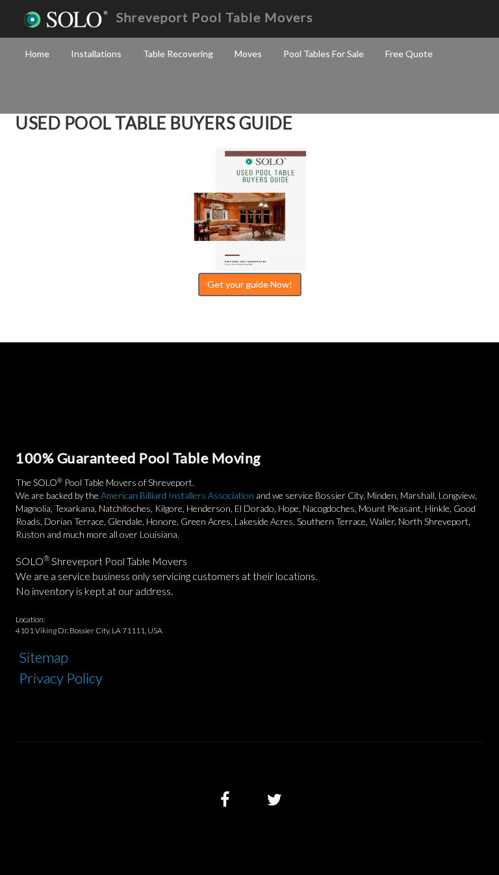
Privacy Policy (61, 678)
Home (37, 53)
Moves (248, 53)
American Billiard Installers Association (177, 495)
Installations (96, 53)
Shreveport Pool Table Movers (214, 17)
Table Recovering (178, 53)
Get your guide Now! (249, 284)
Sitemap (43, 657)
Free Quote (409, 53)
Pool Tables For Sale (323, 53)
